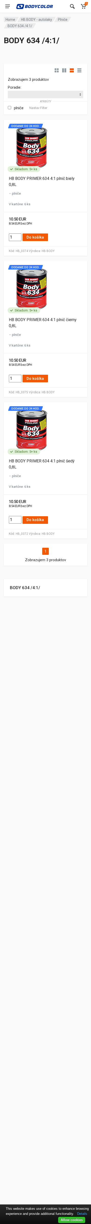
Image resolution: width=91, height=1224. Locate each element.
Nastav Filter (38, 108)
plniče (19, 108)
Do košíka (35, 237)
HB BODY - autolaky (36, 20)
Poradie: (14, 87)
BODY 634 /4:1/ (25, 587)
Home (10, 20)
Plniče (62, 20)
